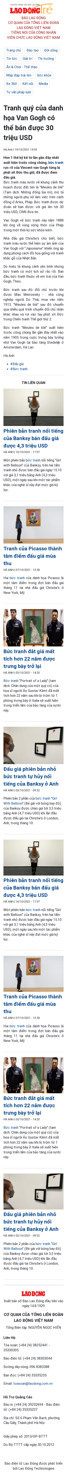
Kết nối (27, 84)
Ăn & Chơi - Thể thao (21, 67)
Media (43, 84)
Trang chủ (13, 50)
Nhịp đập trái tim (18, 75)
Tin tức (11, 58)
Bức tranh (10, 681)
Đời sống (51, 50)
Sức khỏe (44, 75)
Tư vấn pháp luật (18, 92)
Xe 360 (11, 84)
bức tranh (55, 163)
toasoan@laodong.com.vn (33, 1383)
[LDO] (33, 408)
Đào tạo (32, 50)
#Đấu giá (17, 364)
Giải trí (27, 58)
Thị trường (46, 58)
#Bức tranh (18, 369)
